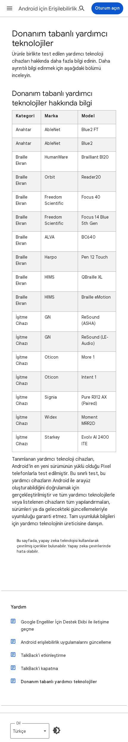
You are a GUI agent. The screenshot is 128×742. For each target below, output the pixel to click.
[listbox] (29, 731)
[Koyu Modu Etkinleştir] (56, 730)
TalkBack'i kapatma (39, 668)
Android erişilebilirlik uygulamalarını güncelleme (66, 642)
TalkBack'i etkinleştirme (43, 655)
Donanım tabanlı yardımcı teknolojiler (59, 681)
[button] (9, 8)
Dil (18, 723)
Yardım (18, 607)
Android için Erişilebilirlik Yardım (50, 8)
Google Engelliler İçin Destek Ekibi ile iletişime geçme (65, 625)
